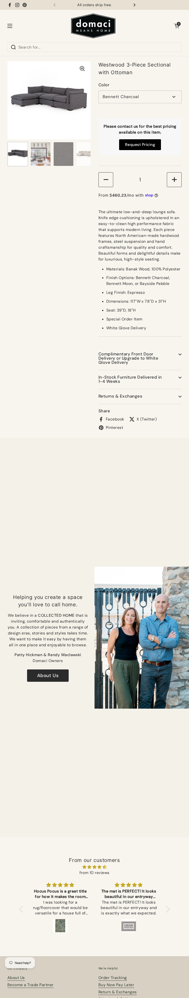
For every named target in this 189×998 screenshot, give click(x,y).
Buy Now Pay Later (116, 984)
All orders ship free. (94, 5)
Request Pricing (140, 144)
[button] (177, 26)
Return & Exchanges (117, 992)
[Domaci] (93, 26)
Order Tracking (112, 977)
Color (103, 85)
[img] (94, 867)
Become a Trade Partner (30, 984)
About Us (48, 675)
